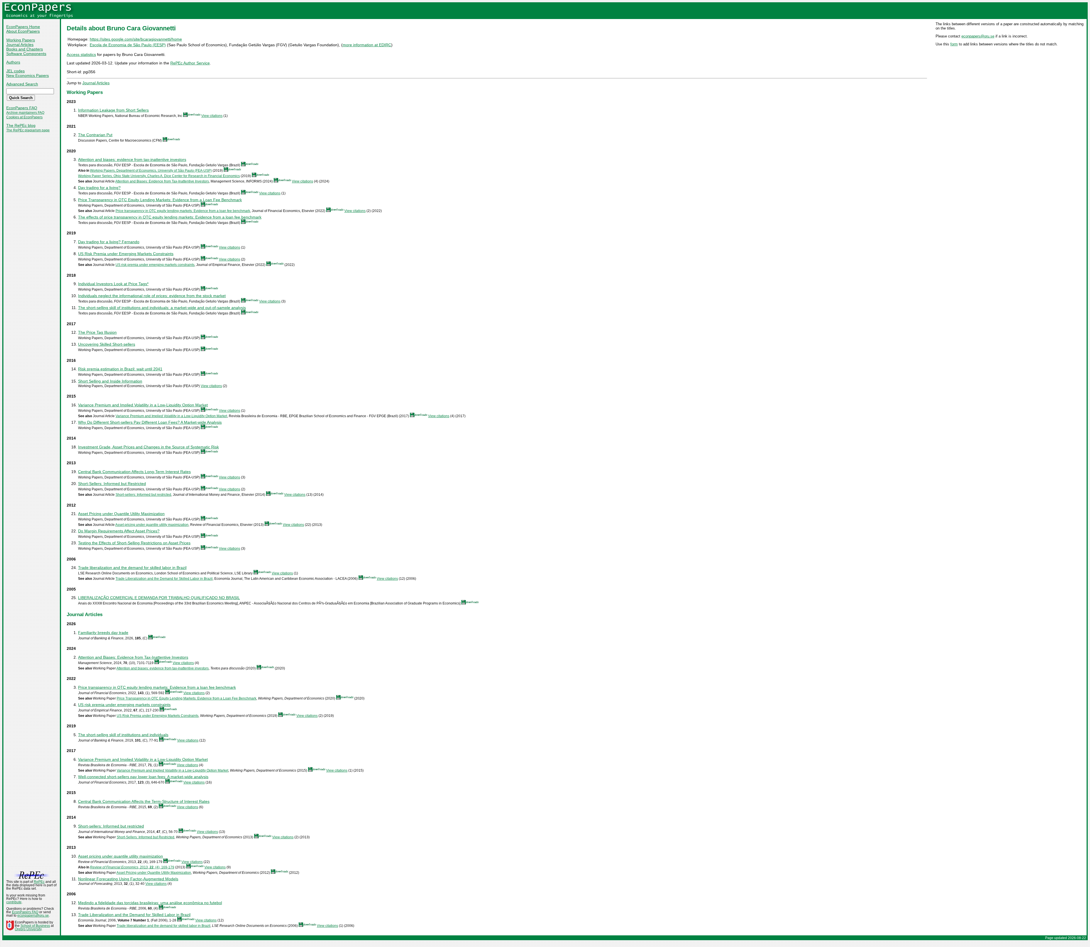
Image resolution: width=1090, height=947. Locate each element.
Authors (13, 62)
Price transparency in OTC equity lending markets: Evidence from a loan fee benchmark (183, 211)
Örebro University (28, 929)
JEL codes (15, 71)
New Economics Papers (27, 75)
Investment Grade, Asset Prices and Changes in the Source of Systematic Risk (148, 447)
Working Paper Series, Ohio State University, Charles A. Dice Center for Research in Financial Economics (159, 176)
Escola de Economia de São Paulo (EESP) (128, 45)
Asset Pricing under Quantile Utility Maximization (121, 513)
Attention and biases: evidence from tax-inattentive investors (132, 159)
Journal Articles (19, 44)
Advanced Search (22, 84)
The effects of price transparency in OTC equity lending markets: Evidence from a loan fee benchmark (169, 217)
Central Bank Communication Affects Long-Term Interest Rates (134, 471)
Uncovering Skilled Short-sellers (106, 344)
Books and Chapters (24, 49)
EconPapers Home (23, 26)
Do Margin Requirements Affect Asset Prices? (119, 531)
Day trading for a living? (99, 187)
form (954, 44)
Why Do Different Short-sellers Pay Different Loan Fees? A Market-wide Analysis (150, 422)
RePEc (39, 881)
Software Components (26, 53)
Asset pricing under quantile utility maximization (151, 524)
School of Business (35, 925)
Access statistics (81, 54)
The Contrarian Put (95, 135)
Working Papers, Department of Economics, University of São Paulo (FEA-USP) (151, 170)
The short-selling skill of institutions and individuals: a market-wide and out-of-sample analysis (162, 307)
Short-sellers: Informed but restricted (143, 494)
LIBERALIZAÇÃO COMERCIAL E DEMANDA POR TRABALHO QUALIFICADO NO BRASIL (159, 597)
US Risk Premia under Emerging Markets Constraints (125, 253)
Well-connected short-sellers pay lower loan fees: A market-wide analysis (143, 776)
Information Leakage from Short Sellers (113, 110)
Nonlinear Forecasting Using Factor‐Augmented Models (128, 879)
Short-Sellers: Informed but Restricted (112, 483)
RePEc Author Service (190, 63)
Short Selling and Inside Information (110, 381)
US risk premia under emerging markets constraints (155, 264)
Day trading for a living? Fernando (108, 242)
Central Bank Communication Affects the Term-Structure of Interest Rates (143, 801)
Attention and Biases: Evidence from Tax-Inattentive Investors (162, 181)
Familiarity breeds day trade (103, 632)
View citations (212, 115)
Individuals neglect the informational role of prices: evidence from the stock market (152, 295)
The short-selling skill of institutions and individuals (123, 734)
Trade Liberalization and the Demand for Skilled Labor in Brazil (164, 578)
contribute (14, 902)
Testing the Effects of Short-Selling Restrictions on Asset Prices (134, 543)
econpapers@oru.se (977, 36)
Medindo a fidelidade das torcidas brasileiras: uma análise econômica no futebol (150, 902)
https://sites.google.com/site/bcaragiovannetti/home (136, 39)
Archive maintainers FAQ (25, 112)
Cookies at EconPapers (24, 117)
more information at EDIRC (367, 45)
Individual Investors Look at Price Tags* (113, 284)
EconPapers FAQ (21, 108)
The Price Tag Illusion (97, 332)
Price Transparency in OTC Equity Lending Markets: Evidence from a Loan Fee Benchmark (160, 200)
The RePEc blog (20, 125)
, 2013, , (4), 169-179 (132, 867)
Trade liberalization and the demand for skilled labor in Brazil (132, 567)
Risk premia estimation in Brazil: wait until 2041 (120, 369)
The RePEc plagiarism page (28, 130)
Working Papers (20, 40)
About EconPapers (23, 31)
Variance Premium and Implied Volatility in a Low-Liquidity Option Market (143, 405)
